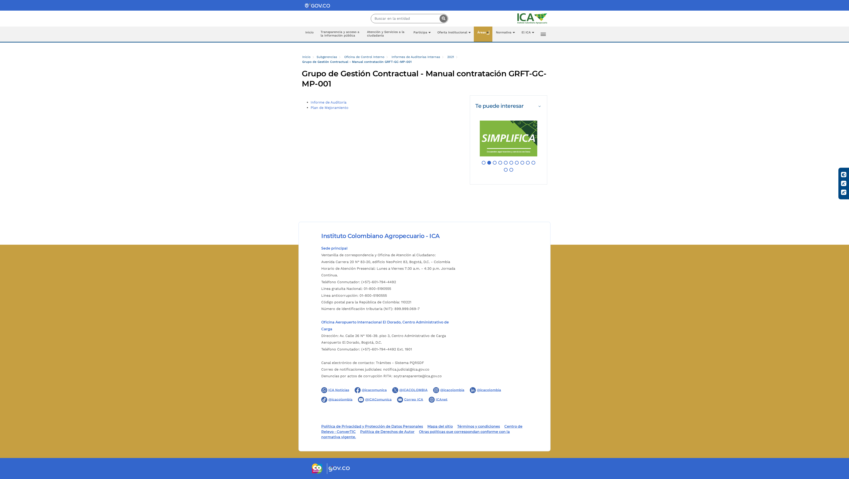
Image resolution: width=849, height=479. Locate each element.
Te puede (499, 106)
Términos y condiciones (478, 426)
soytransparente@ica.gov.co (418, 376)
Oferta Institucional (452, 32)
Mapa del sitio (440, 426)
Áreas (481, 32)
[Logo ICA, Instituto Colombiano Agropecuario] (532, 18)
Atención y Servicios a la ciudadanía (385, 33)
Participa (420, 32)
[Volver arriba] (840, 450)
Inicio (309, 32)
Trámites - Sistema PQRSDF (400, 363)
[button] (483, 162)
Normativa (503, 32)
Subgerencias (327, 57)
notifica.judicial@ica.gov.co (406, 369)
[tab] (508, 105)
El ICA (526, 32)
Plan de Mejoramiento (329, 108)
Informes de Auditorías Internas (416, 57)
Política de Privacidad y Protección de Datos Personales (372, 426)
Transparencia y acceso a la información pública (340, 33)
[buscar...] (442, 19)
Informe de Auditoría (328, 102)
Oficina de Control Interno (364, 57)
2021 (450, 57)
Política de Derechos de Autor (387, 432)
